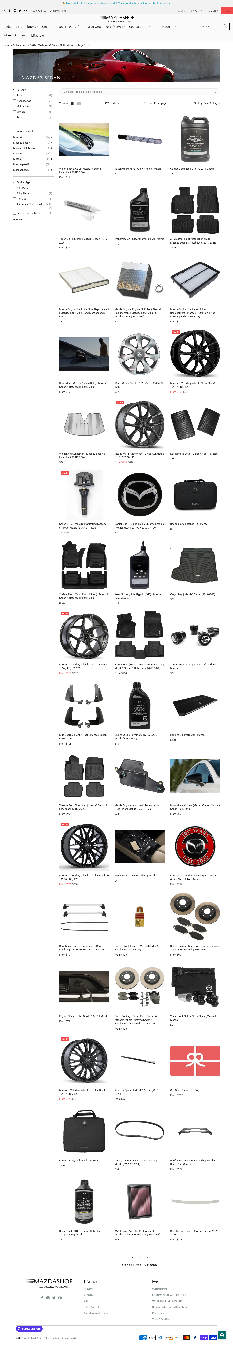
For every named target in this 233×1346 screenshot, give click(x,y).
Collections (19, 45)
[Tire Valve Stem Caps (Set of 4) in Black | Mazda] (195, 635)
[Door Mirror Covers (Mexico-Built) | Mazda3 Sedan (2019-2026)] (195, 776)
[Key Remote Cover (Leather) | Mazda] (140, 846)
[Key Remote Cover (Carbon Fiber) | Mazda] (195, 424)
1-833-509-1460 (37, 11)
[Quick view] (105, 160)
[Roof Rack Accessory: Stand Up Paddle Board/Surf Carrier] (195, 1131)
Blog (86, 1301)
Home (5, 45)
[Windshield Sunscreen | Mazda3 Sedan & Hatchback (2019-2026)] (84, 424)
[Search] (225, 26)
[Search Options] (216, 91)
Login (216, 11)
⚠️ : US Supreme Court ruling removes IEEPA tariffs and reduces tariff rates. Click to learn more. (116, 3)
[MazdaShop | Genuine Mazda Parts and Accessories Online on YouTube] (25, 11)
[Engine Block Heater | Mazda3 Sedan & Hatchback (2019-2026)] (140, 916)
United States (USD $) (186, 11)
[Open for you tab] (222, 1335)
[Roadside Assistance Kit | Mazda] (195, 495)
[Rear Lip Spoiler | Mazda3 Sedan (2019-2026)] (140, 1061)
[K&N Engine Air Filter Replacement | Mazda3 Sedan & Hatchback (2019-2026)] (140, 1201)
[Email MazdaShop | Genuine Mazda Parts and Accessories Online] (4, 11)
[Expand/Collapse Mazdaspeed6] (32, 170)
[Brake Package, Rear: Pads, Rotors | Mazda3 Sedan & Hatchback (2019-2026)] (195, 916)
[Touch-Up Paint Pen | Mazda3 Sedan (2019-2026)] (84, 210)
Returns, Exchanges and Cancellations (170, 1307)
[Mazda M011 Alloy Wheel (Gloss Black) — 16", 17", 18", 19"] (195, 354)
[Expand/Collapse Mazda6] (32, 159)
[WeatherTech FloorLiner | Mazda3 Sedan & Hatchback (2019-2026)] (84, 776)
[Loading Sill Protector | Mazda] (195, 706)
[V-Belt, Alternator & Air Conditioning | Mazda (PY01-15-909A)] (140, 1131)
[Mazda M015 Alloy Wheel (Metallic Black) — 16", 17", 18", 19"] (84, 1061)
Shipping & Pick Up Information (167, 1301)
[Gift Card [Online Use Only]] (195, 1061)
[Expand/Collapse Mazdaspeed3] (32, 164)
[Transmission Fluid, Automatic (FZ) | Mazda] (140, 210)
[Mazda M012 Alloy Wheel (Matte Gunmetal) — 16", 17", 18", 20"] (84, 635)
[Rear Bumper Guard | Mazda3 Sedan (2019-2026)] (195, 1201)
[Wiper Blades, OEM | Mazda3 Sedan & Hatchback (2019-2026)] (84, 139)
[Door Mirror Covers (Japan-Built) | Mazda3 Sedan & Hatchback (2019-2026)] (84, 354)
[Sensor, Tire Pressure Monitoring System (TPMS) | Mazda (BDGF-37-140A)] (84, 495)
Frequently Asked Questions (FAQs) (169, 1295)
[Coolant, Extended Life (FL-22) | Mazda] (195, 139)
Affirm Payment (91, 1307)
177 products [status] (112, 103)
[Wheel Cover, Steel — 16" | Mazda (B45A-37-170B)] (140, 354)
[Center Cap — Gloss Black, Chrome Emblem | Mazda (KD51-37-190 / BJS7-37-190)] (140, 495)
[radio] (72, 103)
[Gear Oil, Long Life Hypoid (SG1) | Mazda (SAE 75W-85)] (140, 565)
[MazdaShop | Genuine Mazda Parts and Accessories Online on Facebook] (9, 11)
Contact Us (89, 1295)
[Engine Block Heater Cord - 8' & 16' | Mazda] (84, 987)
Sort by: (205, 103)
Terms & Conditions (161, 1319)
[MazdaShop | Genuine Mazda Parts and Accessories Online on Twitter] (20, 11)
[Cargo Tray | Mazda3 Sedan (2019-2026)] (195, 565)
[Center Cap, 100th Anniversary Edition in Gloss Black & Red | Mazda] (195, 846)
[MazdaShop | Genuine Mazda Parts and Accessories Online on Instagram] (14, 11)
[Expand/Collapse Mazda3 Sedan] (32, 142)
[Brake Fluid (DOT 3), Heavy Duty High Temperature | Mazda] (84, 1201)
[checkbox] (33, 95)
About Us (88, 1289)
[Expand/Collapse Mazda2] (32, 137)
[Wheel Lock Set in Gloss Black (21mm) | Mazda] (195, 987)
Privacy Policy (159, 1313)
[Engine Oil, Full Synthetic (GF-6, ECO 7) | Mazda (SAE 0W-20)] (140, 706)
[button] (227, 10)
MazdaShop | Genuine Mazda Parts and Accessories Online (51, 1338)
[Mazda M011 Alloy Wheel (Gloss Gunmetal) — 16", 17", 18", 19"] (140, 424)
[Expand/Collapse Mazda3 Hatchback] (32, 148)
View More (18, 219)
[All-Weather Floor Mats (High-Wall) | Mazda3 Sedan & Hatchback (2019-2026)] (195, 210)
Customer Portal (58, 11)
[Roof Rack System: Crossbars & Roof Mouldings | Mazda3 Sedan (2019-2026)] (84, 916)
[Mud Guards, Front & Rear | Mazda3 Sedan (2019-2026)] (84, 706)
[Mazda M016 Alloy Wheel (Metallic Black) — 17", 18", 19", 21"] (84, 846)
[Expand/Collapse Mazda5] (32, 153)
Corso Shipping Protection (96, 1313)
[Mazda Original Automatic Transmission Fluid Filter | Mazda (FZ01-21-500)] (140, 776)
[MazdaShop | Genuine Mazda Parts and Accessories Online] (116, 19)
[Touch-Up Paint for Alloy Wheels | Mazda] (140, 139)
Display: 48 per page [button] (155, 103)
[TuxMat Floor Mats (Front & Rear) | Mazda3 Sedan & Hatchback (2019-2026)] (84, 565)
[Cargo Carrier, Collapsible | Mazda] (84, 1131)
